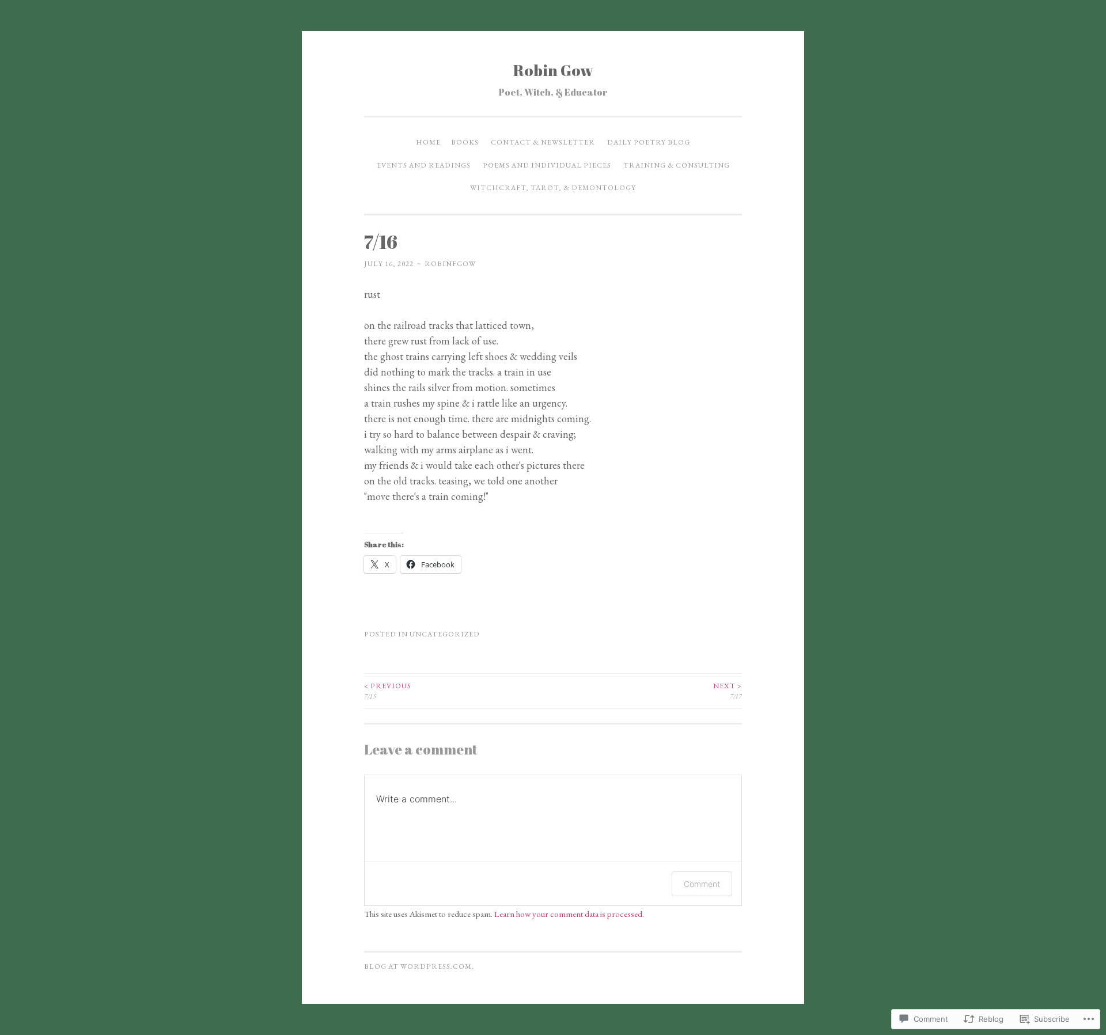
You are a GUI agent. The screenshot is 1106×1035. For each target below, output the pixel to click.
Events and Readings (424, 165)
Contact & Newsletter (543, 142)
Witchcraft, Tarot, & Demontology (553, 187)
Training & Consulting (676, 165)
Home (428, 142)
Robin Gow (553, 70)
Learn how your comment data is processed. (569, 913)
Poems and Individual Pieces (547, 165)
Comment (702, 884)
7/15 (387, 691)
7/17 (727, 691)
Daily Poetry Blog (648, 142)
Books (465, 142)
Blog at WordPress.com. (419, 966)
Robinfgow (450, 263)
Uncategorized (445, 634)
